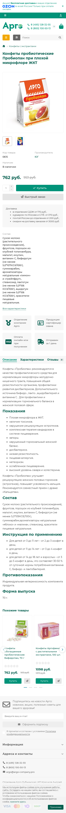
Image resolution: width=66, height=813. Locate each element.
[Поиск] (60, 37)
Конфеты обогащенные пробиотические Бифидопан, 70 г (14, 653)
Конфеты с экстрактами (22, 46)
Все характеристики (14, 308)
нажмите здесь (18, 801)
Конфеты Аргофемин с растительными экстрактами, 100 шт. (48, 651)
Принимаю (55, 807)
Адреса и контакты (17, 753)
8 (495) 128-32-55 (41, 24)
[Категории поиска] (16, 37)
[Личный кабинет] (60, 15)
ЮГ (37, 156)
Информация (13, 744)
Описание (10, 359)
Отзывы (54, 359)
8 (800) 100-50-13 (41, 28)
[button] (4, 649)
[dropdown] (5, 15)
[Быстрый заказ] (27, 681)
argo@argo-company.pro (20, 772)
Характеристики (32, 359)
